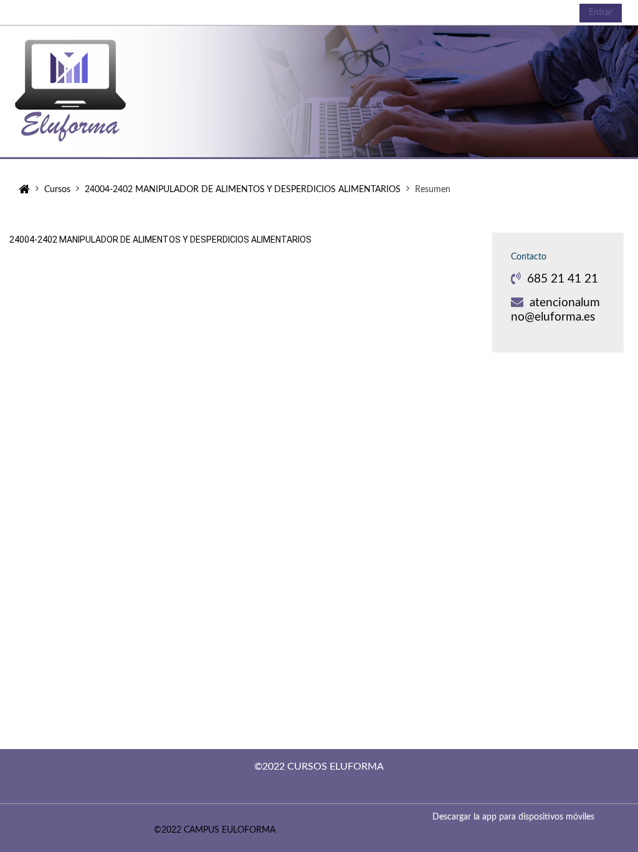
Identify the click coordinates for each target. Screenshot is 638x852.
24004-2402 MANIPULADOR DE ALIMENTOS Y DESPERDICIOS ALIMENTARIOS (160, 239)
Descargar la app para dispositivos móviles (513, 816)
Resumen (432, 189)
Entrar (600, 12)
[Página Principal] (84, 90)
